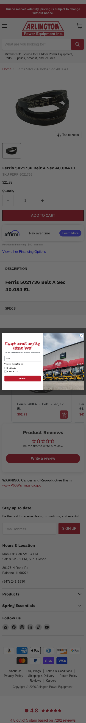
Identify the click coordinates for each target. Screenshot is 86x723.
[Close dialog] (81, 336)
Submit (22, 378)
